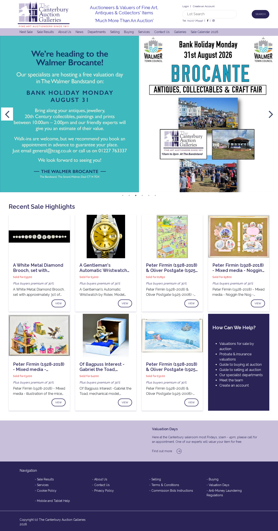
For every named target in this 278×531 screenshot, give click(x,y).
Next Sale (26, 32)
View (58, 303)
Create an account (234, 385)
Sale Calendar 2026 (204, 32)
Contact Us (162, 32)
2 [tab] (129, 195)
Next (271, 114)
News (79, 32)
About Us (64, 32)
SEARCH (260, 14)
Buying (129, 32)
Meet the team (231, 380)
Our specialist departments (241, 375)
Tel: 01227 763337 (192, 20)
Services (144, 32)
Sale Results (45, 32)
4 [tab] (142, 195)
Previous (7, 114)
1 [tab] (123, 195)
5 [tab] (149, 195)
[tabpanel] (139, 114)
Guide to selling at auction (240, 370)
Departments (97, 32)
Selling (115, 32)
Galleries (180, 32)
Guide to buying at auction (240, 364)
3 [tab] (136, 195)
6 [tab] (155, 195)
